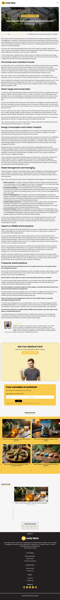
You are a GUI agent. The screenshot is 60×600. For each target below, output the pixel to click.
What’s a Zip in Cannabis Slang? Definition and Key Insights (46, 440)
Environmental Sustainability (30, 16)
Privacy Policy (30, 568)
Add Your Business (30, 556)
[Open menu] (57, 3)
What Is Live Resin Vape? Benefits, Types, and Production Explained (16, 440)
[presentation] (16, 428)
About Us (30, 578)
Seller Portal (30, 558)
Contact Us (30, 571)
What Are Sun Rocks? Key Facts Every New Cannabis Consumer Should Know (16, 465)
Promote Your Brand (30, 561)
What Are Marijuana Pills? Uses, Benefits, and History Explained (46, 465)
